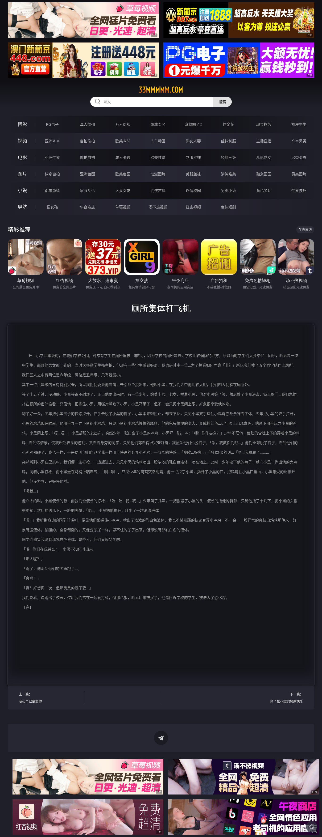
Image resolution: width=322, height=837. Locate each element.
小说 (22, 190)
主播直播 (263, 141)
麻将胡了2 (193, 124)
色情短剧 (228, 207)
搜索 (222, 101)
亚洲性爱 (52, 157)
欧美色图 (122, 174)
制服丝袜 (193, 157)
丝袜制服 (228, 141)
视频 (22, 141)
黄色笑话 (263, 190)
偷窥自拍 (52, 174)
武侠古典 (157, 190)
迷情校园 (193, 190)
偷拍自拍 (87, 157)
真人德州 (87, 124)
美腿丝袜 (193, 174)
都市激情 (52, 190)
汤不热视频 (158, 207)
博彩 (22, 124)
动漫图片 (157, 174)
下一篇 (286, 697)
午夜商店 (87, 207)
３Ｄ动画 (157, 141)
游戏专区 (157, 124)
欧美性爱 (157, 157)
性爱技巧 (298, 190)
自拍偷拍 (87, 141)
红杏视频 (193, 207)
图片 (22, 174)
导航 (22, 207)
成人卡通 (122, 157)
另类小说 (228, 190)
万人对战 (122, 124)
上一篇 (30, 697)
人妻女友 (122, 190)
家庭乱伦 (87, 190)
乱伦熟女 (263, 157)
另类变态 (298, 157)
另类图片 (298, 174)
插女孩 (52, 207)
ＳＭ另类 (298, 141)
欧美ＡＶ (122, 141)
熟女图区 (263, 174)
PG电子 (52, 124)
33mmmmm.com (161, 89)
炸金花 (228, 124)
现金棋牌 (263, 124)
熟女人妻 (193, 141)
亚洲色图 (87, 174)
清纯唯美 (228, 174)
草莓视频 (122, 207)
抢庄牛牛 (298, 124)
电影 (22, 157)
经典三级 (228, 157)
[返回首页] (311, 826)
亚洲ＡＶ (52, 141)
